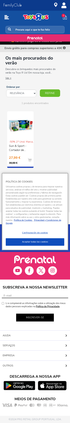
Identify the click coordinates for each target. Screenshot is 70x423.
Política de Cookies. (23, 220)
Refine (50, 93)
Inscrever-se (35, 317)
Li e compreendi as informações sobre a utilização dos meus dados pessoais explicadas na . (36, 305)
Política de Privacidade (48, 306)
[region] (35, 211)
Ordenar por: (13, 87)
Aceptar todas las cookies (35, 241)
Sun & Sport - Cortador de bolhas (17, 148)
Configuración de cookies (35, 232)
